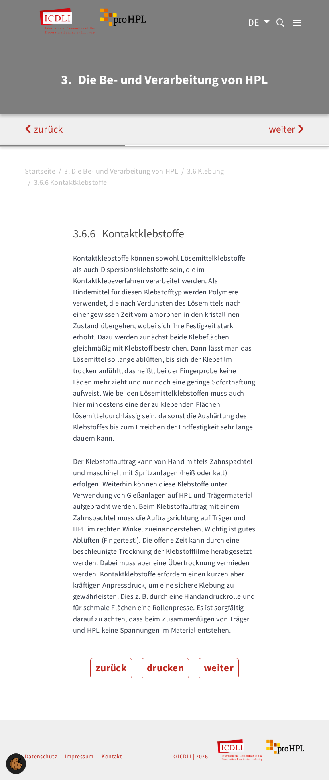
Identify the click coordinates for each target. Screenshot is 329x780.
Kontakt (112, 757)
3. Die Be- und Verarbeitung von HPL (121, 171)
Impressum (79, 757)
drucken (165, 668)
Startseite (40, 171)
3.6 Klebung (205, 171)
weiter (283, 129)
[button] (16, 763)
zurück (47, 129)
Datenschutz (41, 757)
